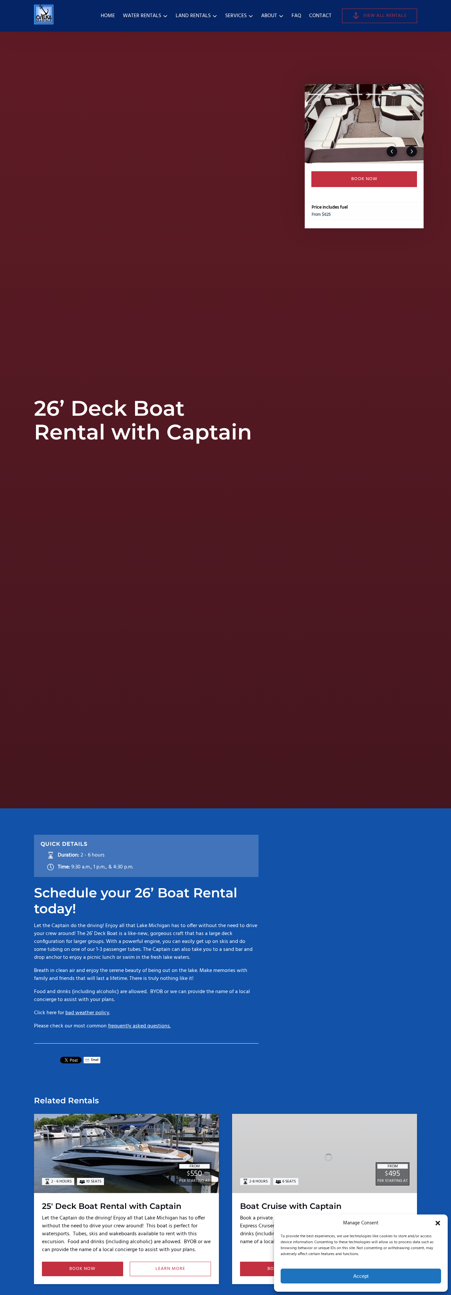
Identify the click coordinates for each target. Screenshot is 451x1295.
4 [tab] (408, 94)
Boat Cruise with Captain (290, 1206)
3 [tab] (379, 94)
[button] (437, 1223)
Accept (360, 1276)
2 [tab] (350, 94)
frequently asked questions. (139, 1026)
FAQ (296, 16)
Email (94, 1060)
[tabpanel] (364, 123)
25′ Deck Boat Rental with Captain (111, 1206)
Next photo (411, 151)
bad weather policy (87, 1013)
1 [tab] (320, 94)
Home (108, 16)
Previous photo (392, 151)
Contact (320, 16)
